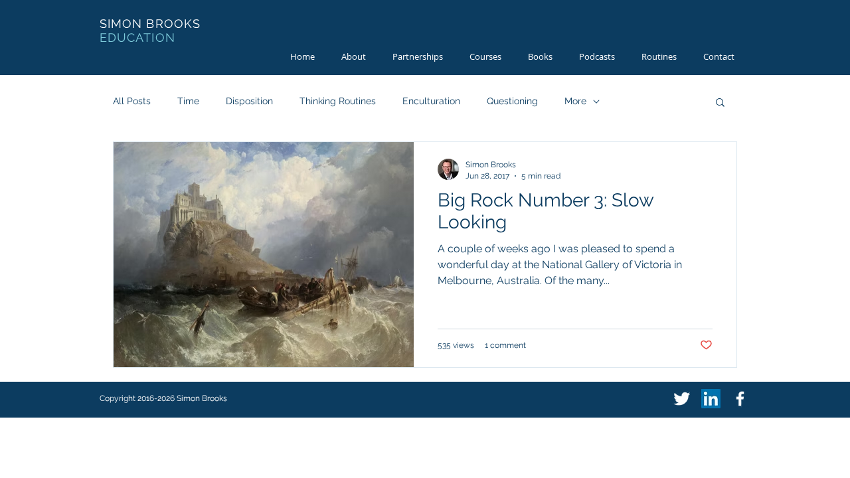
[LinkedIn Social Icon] (711, 398)
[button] (720, 103)
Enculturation (431, 101)
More (575, 101)
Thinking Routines (337, 101)
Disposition (249, 101)
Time (188, 101)
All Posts (132, 101)
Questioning (512, 101)
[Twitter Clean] (681, 398)
